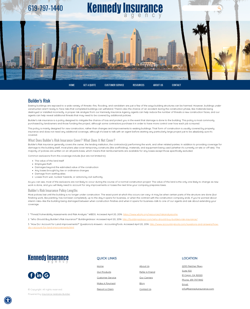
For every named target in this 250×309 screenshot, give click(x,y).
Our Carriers (146, 277)
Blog (142, 283)
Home (100, 266)
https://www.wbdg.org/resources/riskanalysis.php (150, 214)
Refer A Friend (147, 272)
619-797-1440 (45, 8)
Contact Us (145, 289)
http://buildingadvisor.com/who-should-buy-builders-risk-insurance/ (160, 219)
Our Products (104, 272)
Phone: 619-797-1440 (192, 279)
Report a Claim (105, 289)
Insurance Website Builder (56, 294)
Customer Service (106, 277)
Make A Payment (106, 283)
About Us (144, 266)
